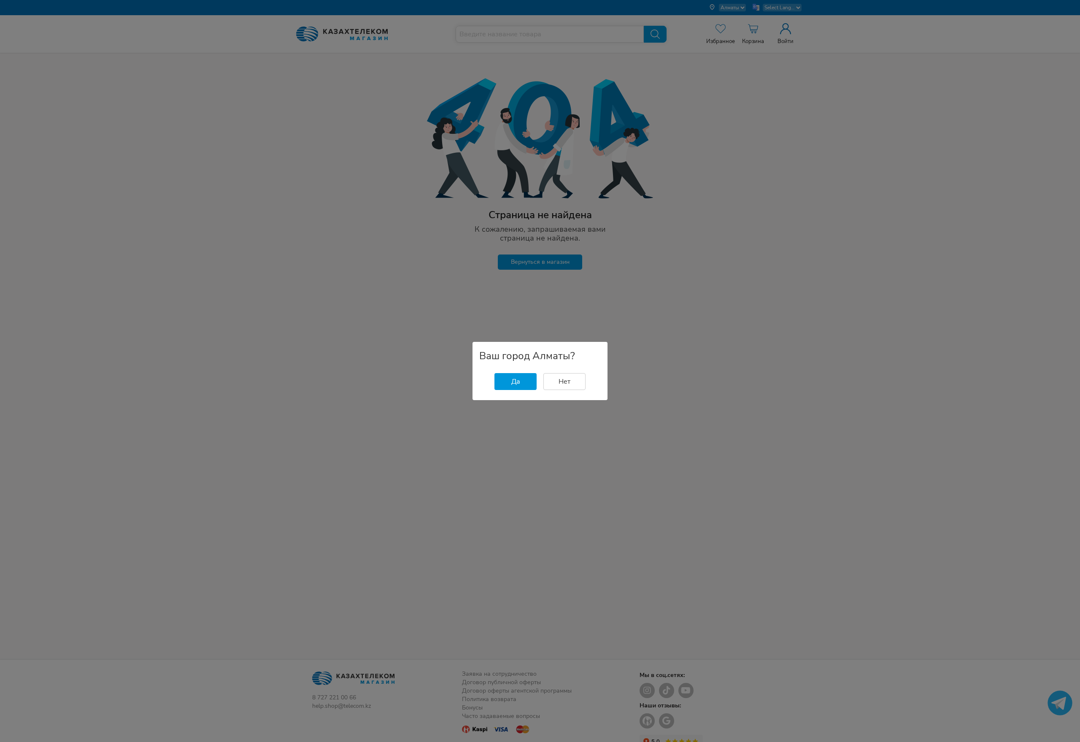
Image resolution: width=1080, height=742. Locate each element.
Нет (564, 381)
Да (515, 381)
